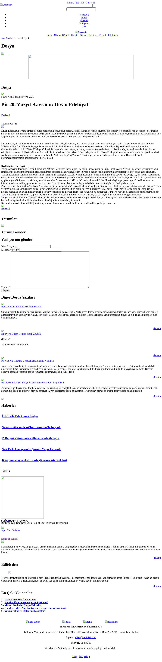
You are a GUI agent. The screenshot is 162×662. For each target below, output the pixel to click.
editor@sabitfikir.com (85, 637)
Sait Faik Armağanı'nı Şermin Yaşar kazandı (31, 449)
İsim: (4, 246)
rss (84, 26)
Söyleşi (102, 35)
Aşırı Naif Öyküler (10, 530)
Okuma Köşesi (61, 35)
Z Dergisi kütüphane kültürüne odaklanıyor (30, 438)
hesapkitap (84, 656)
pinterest (84, 20)
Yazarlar (80, 2)
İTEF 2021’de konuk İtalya (20, 416)
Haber (49, 35)
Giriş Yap (90, 2)
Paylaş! (5, 115)
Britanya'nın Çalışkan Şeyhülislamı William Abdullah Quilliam (32, 382)
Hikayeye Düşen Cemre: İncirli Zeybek (21, 333)
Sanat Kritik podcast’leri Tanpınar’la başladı (31, 427)
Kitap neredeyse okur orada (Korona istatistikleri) (34, 460)
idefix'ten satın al (9, 538)
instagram (84, 23)
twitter (84, 17)
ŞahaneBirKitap (88, 35)
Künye (70, 2)
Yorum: (6, 287)
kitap (74, 656)
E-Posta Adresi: (10, 249)
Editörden (113, 35)
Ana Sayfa (6, 38)
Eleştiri (74, 35)
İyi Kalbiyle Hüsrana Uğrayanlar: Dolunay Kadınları (27, 360)
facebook (84, 14)
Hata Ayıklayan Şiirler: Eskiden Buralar (21, 306)
